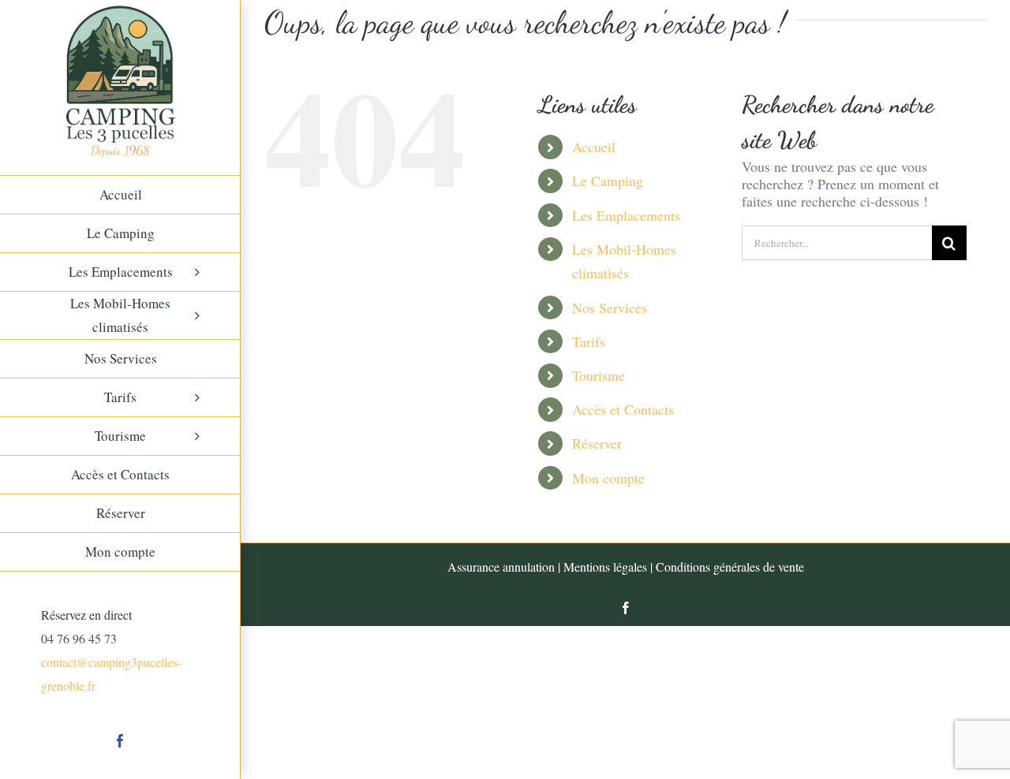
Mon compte (608, 477)
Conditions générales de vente (730, 566)
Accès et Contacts (623, 409)
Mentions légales (605, 566)
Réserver (597, 443)
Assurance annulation (501, 566)
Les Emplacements (626, 215)
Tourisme (598, 375)
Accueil (593, 146)
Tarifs (588, 341)
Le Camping (607, 180)
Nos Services (609, 307)
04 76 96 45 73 (79, 638)
